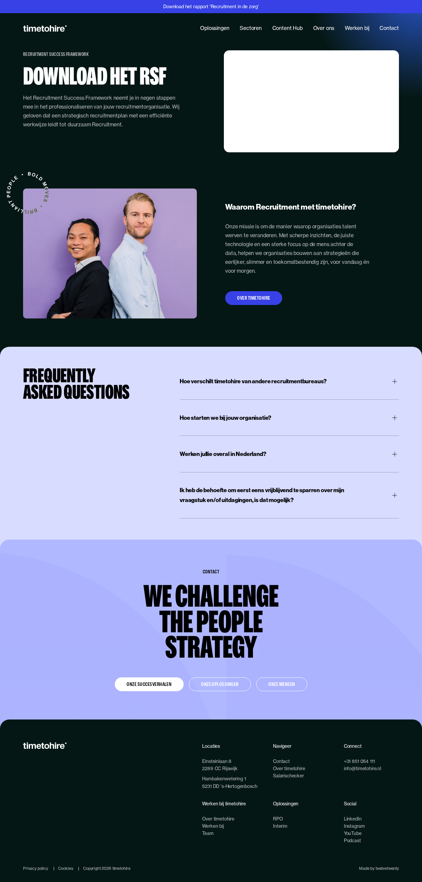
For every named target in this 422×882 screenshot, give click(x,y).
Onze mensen (281, 684)
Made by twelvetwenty (379, 868)
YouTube (353, 833)
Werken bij (357, 28)
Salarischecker (288, 775)
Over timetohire (253, 297)
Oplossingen (214, 28)
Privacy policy (35, 868)
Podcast (352, 840)
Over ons (324, 28)
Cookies (65, 868)
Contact (389, 28)
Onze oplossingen (220, 684)
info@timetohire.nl (362, 768)
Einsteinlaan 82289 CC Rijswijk (219, 764)
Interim (280, 826)
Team (207, 833)
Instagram (354, 826)
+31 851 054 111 (359, 761)
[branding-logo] (45, 28)
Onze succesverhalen (149, 684)
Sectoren (251, 28)
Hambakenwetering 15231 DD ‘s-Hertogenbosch (229, 782)
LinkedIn (353, 818)
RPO (278, 818)
